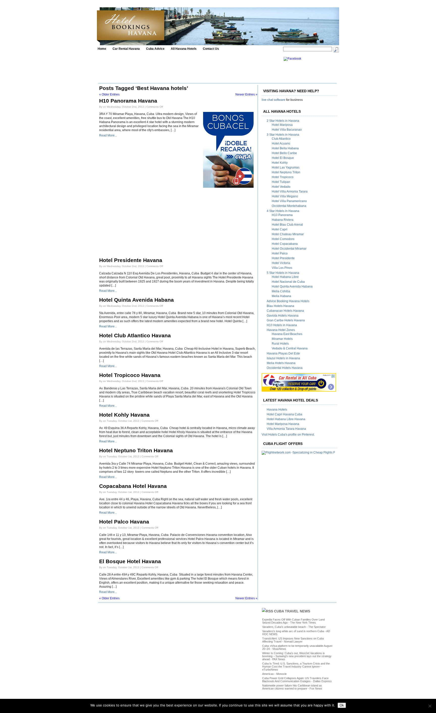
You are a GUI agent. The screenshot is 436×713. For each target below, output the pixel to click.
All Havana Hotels (184, 49)
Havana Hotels (277, 409)
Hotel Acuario (281, 143)
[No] (429, 705)
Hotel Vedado (281, 186)
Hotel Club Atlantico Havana (135, 335)
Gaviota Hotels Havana (282, 315)
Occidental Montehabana (289, 206)
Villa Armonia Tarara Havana (286, 429)
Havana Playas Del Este (283, 353)
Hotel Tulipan (281, 182)
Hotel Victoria (281, 263)
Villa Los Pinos (282, 268)
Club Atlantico (281, 138)
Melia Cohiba (281, 291)
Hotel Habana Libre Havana (286, 419)
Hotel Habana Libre (285, 277)
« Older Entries (109, 94)
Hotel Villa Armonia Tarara (290, 191)
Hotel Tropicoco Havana (129, 375)
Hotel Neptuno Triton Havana (136, 450)
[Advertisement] (189, 68)
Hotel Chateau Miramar (288, 234)
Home (102, 49)
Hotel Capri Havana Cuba (284, 414)
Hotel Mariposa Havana (283, 424)
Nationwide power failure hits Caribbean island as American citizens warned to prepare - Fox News (292, 687)
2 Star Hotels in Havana (283, 121)
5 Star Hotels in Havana (283, 273)
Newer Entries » (246, 94)
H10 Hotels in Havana (282, 325)
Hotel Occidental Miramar (289, 248)
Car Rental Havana (126, 49)
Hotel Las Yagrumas (285, 167)
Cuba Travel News (292, 611)
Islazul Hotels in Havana (283, 358)
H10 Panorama (282, 215)
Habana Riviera (282, 220)
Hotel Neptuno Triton (286, 172)
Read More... (108, 135)
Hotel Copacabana (285, 244)
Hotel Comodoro (283, 239)
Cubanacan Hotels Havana (285, 311)
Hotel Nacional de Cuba (288, 281)
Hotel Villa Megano (285, 196)
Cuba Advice (155, 49)
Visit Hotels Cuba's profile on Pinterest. (288, 434)
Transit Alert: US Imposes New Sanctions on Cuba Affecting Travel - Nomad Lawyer (293, 640)
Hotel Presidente (283, 258)
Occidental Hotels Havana (285, 368)
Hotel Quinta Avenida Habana (136, 300)
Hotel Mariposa (282, 125)
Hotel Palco (280, 253)
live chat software (273, 100)
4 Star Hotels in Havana (283, 211)
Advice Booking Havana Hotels (288, 301)
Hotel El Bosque (283, 158)
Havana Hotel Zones (281, 330)
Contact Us (211, 49)
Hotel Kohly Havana (124, 415)
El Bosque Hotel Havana (130, 561)
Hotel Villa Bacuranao (287, 129)
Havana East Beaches (287, 334)
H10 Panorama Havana (128, 101)
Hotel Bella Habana (285, 148)
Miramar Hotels (282, 339)
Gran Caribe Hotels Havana (286, 320)
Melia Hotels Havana (281, 363)
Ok (342, 705)
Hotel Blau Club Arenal (287, 224)
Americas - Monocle (274, 673)
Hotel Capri (279, 229)
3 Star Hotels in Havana (283, 134)
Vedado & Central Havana (290, 348)
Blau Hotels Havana (280, 306)
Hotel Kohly (280, 162)
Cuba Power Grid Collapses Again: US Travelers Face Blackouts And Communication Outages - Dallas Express (297, 680)
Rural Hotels (280, 343)
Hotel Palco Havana (124, 522)
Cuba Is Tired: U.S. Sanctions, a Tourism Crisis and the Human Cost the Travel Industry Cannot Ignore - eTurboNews (296, 666)
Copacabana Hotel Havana (133, 486)
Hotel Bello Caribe (284, 153)
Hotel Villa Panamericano (289, 201)
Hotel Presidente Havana (130, 260)
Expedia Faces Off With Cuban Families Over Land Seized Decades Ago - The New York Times (293, 621)
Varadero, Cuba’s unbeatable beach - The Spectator (294, 626)
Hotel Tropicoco (282, 177)
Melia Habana (281, 296)
